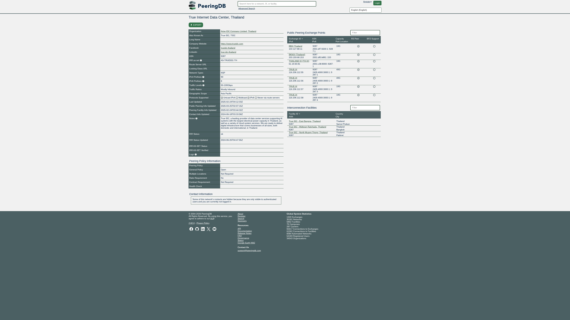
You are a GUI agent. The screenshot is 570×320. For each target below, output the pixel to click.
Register (366, 2)
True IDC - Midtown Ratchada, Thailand (307, 127)
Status (241, 240)
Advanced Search (246, 8)
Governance (243, 238)
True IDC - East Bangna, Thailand (305, 121)
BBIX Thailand (295, 46)
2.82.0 (192, 223)
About (240, 214)
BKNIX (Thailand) (297, 54)
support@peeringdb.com (249, 250)
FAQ (240, 236)
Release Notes (244, 233)
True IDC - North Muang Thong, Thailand (308, 132)
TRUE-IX (293, 69)
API (239, 228)
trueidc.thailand (228, 48)
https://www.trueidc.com (232, 44)
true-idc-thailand (228, 52)
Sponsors (242, 221)
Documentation (245, 231)
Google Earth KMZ (246, 243)
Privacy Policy (203, 223)
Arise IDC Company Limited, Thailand (238, 31)
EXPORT (196, 25)
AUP (212, 218)
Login (377, 3)
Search (241, 218)
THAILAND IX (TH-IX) (299, 61)
